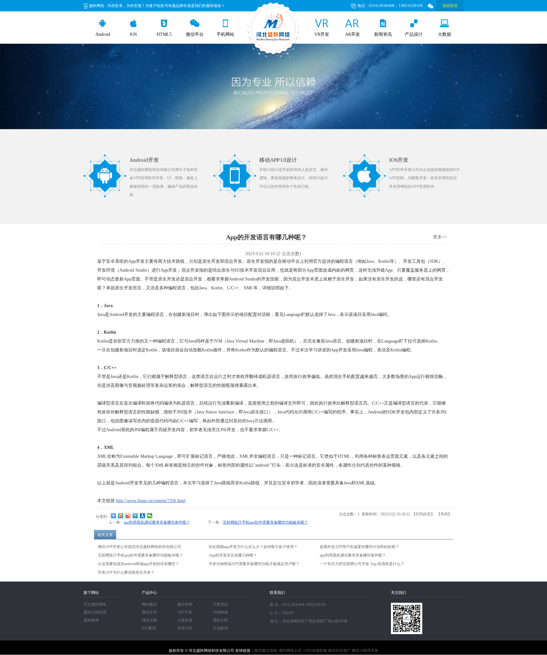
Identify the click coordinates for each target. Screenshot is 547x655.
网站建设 (149, 604)
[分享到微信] (150, 515)
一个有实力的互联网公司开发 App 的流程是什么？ (362, 564)
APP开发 (184, 612)
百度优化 (220, 604)
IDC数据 (149, 628)
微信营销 (184, 604)
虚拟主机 (220, 620)
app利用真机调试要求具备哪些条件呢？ (157, 522)
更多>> (440, 237)
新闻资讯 (383, 34)
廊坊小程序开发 (365, 650)
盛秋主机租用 (95, 612)
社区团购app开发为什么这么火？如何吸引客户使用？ (253, 547)
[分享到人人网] (142, 515)
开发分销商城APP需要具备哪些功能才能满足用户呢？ (254, 564)
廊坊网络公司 (290, 650)
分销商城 (220, 612)
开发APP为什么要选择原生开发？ (126, 572)
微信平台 (195, 34)
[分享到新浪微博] (128, 515)
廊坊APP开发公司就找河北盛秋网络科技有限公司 (139, 547)
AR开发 (352, 34)
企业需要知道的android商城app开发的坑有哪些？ (138, 564)
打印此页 (423, 514)
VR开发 (321, 34)
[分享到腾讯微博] (135, 515)
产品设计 (414, 34)
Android (102, 34)
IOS (133, 34)
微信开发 (149, 612)
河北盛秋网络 (95, 604)
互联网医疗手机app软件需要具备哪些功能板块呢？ (265, 522)
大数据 (444, 34)
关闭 (444, 514)
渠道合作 (184, 628)
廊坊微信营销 (265, 650)
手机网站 (225, 34)
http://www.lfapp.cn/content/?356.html (150, 500)
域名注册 (149, 620)
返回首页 (450, 5)
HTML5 (164, 34)
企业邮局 (220, 628)
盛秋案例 (91, 620)
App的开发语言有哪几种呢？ (233, 555)
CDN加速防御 (315, 650)
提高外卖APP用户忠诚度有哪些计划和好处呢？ (359, 547)
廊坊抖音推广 (339, 650)
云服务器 (184, 620)
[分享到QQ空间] (120, 515)
